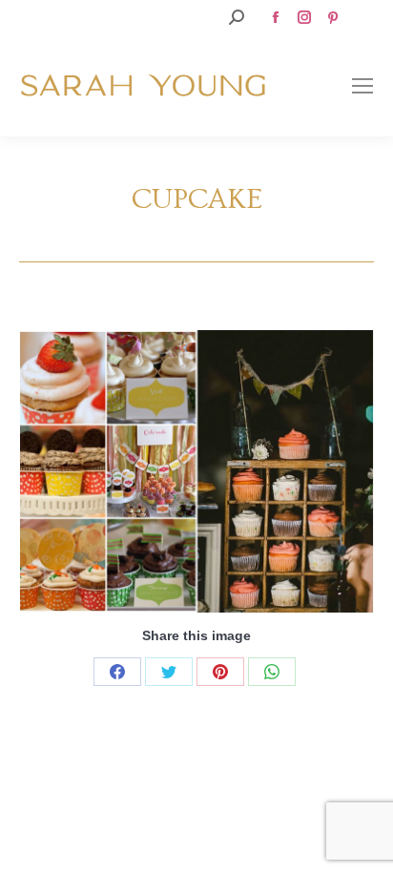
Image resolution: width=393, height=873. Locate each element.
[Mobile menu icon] (362, 85)
